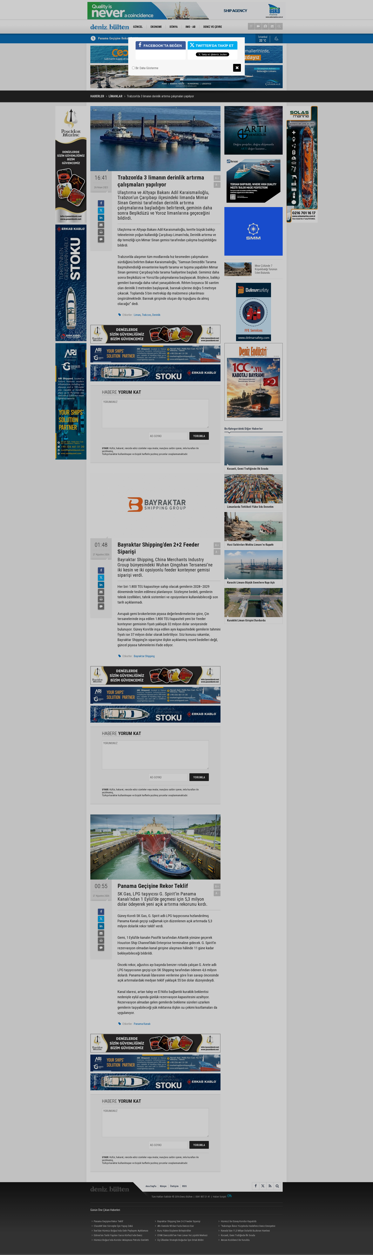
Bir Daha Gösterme (146, 68)
